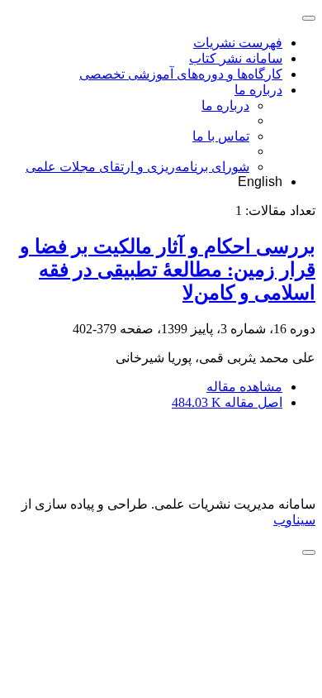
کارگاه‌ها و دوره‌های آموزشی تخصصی (180, 74)
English (260, 181)
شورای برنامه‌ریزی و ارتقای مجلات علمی (137, 167)
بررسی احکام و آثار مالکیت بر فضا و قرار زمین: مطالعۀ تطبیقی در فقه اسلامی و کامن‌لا (167, 270)
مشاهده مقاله (244, 387)
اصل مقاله (227, 402)
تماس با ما (220, 136)
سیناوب (294, 520)
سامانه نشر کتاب (235, 58)
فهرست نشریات (237, 43)
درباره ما (258, 90)
